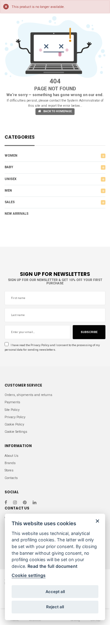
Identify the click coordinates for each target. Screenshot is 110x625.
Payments (12, 402)
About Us (11, 456)
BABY (9, 167)
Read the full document (52, 566)
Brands (10, 463)
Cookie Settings (16, 432)
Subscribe (89, 332)
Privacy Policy (40, 345)
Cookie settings (29, 575)
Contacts (11, 478)
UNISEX (10, 179)
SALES (10, 202)
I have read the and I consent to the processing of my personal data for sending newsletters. (52, 347)
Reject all (55, 606)
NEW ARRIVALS (16, 214)
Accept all (55, 591)
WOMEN (11, 156)
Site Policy (12, 410)
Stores (9, 470)
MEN (8, 191)
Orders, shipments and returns (28, 395)
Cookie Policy (14, 424)
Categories (20, 137)
